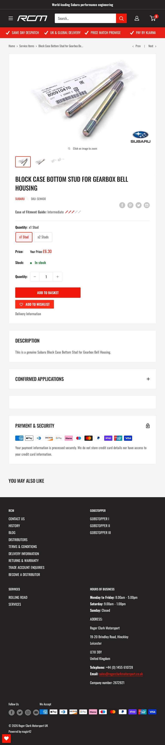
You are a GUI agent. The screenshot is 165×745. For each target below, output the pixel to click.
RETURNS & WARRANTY (24, 560)
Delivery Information (28, 313)
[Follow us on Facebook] (12, 712)
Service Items (26, 45)
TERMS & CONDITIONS (23, 546)
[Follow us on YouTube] (36, 712)
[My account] (137, 18)
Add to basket (48, 292)
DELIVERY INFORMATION (24, 553)
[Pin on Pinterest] (130, 205)
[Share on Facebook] (122, 205)
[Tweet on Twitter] (139, 205)
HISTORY (14, 525)
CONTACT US (17, 518)
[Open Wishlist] (6, 738)
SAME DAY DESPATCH (25, 32)
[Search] (121, 18)
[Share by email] (147, 205)
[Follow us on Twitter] (20, 712)
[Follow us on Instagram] (28, 712)
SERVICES (15, 604)
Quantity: (21, 276)
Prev (138, 45)
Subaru (20, 198)
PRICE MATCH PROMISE (106, 32)
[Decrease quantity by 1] (34, 276)
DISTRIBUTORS (18, 539)
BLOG (12, 532)
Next (150, 45)
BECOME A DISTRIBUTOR (24, 574)
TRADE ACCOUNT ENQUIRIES (26, 567)
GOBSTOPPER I (99, 518)
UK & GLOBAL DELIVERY (65, 32)
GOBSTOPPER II (100, 525)
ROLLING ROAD (18, 597)
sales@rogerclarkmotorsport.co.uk (121, 673)
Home (12, 45)
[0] (153, 18)
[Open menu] (11, 18)
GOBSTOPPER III (100, 532)
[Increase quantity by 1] (57, 276)
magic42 (26, 731)
